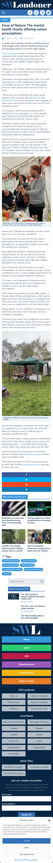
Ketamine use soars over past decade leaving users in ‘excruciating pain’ (13, 522)
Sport (26, 647)
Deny (26, 847)
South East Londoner (39, 767)
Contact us (13, 708)
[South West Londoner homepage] (26, 5)
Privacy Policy (31, 860)
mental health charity (12, 569)
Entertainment (26, 664)
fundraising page (32, 454)
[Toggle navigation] (3, 13)
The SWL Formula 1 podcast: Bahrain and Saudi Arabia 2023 (32, 596)
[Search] (42, 581)
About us (14, 696)
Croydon (14, 728)
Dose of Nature (9, 53)
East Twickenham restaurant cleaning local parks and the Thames (38, 548)
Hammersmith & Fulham (13, 722)
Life (27, 656)
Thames (6, 573)
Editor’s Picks (26, 681)
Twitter (42, 12)
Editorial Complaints (39, 696)
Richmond (13, 741)
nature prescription (33, 569)
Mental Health (27, 565)
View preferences (26, 854)
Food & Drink (26, 672)
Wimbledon (14, 753)
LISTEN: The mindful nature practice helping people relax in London (12, 548)
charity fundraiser (10, 560)
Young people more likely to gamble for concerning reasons (38, 520)
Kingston (39, 728)
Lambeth (14, 734)
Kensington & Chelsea (39, 722)
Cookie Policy (20, 860)
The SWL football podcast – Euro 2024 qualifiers (33, 617)
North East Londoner (14, 767)
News (4, 20)
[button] (49, 820)
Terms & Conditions (39, 702)
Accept (26, 841)
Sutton (39, 741)
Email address (9, 804)
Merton (39, 734)
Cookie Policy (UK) (39, 708)
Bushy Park (34, 97)
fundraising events (31, 464)
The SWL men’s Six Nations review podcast (33, 607)
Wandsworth (13, 747)
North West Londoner (13, 773)
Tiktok (48, 12)
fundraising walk (10, 565)
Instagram (36, 12)
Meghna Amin (29, 38)
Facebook (30, 12)
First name (6, 795)
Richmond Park (9, 100)
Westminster (39, 747)
